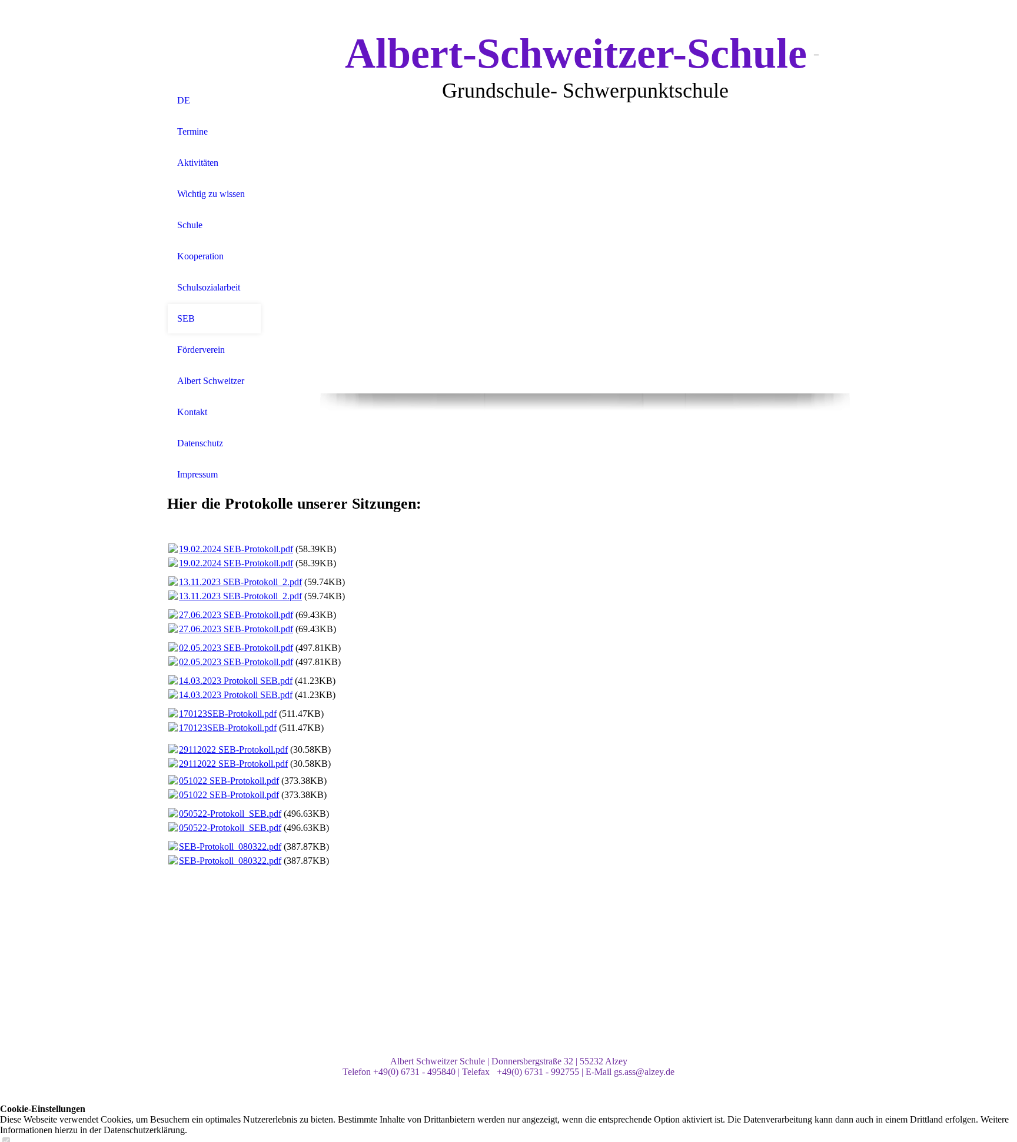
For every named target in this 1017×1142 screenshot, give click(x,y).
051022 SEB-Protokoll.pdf (229, 781)
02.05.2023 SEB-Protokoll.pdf (236, 648)
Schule (189, 225)
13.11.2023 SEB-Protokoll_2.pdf (240, 582)
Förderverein (201, 350)
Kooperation (200, 256)
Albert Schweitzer (210, 381)
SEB (186, 318)
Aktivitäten (197, 163)
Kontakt (192, 412)
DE (183, 100)
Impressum (197, 474)
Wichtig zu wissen (211, 194)
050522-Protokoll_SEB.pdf (230, 814)
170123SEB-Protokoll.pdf (228, 714)
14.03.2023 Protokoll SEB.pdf (236, 681)
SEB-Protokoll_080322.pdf (230, 847)
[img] (214, 42)
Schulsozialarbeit (208, 287)
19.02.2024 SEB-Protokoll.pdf (236, 549)
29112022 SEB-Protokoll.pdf (233, 749)
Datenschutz (200, 443)
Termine (192, 131)
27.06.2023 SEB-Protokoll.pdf (236, 615)
